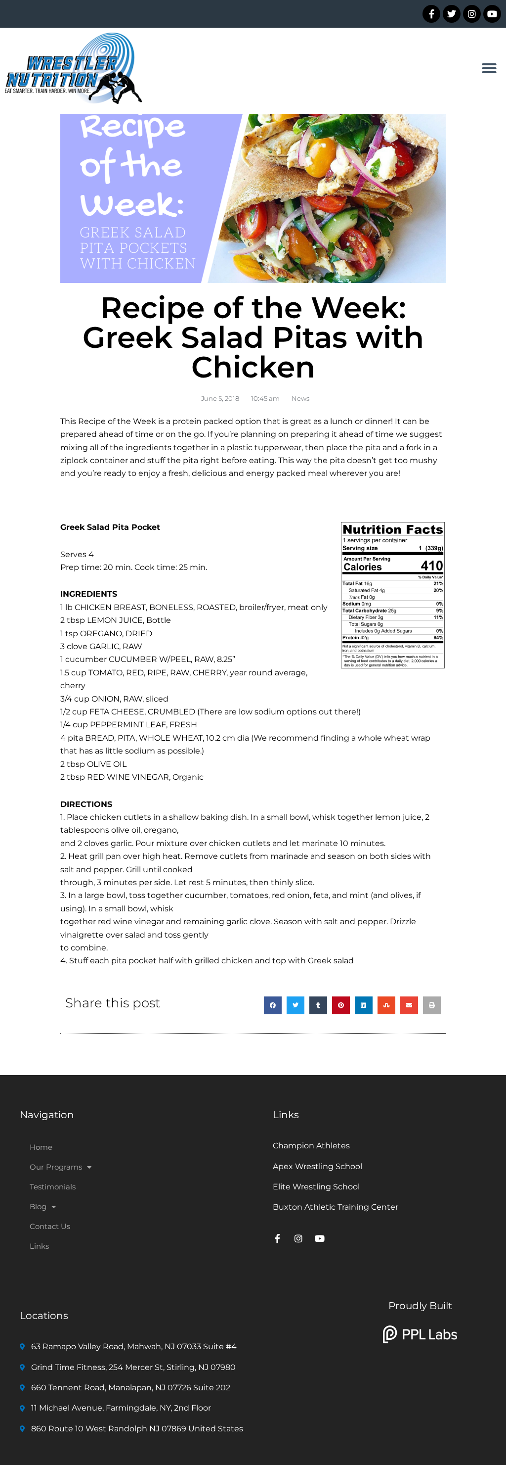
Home (41, 1147)
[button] (489, 68)
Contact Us (50, 1226)
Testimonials (53, 1186)
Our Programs (56, 1167)
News (300, 398)
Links (39, 1246)
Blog (38, 1206)
